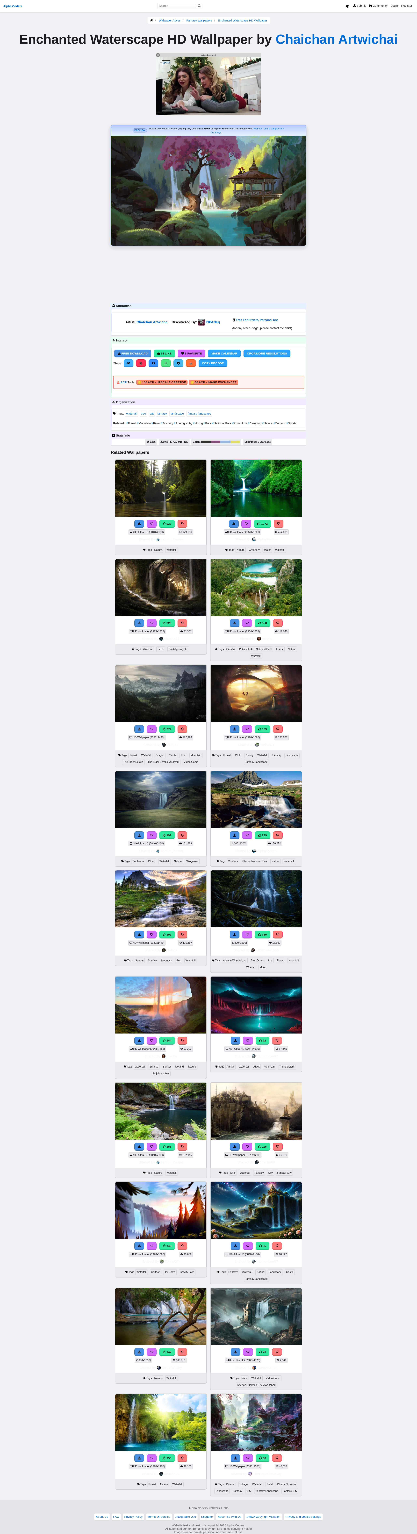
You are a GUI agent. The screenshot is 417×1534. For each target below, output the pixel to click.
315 (264, 934)
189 (264, 729)
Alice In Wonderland (234, 960)
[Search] (199, 6)
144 (168, 1040)
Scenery (167, 423)
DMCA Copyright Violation (263, 1516)
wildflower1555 (267, 950)
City (270, 1172)
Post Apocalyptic (178, 649)
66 (264, 1458)
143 (168, 1246)
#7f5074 (215, 442)
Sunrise (152, 960)
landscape (177, 413)
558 (264, 623)
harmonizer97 (267, 1056)
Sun (178, 960)
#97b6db (225, 442)
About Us (102, 1516)
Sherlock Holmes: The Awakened (256, 1385)
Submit (361, 5)
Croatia (230, 649)
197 (168, 835)
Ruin (183, 755)
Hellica (172, 950)
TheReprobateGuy (267, 1474)
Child (238, 755)
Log (270, 960)
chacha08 (172, 638)
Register (406, 5)
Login (394, 5)
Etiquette (207, 1516)
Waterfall (171, 549)
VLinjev (172, 745)
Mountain (144, 423)
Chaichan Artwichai (337, 39)
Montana (233, 861)
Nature (267, 423)
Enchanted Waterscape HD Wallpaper (242, 20)
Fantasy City (284, 1172)
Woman (250, 967)
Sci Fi (161, 649)
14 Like (166, 353)
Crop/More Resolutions (267, 353)
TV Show (170, 1272)
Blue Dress (257, 960)
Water (267, 549)
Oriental (230, 1484)
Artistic (230, 1066)
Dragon (160, 755)
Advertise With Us (229, 1516)
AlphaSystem (267, 539)
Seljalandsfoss (160, 1073)
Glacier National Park (254, 861)
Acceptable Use (185, 1516)
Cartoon (155, 1272)
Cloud (151, 861)
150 (168, 1458)
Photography (183, 423)
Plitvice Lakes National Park (255, 649)
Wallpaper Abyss (169, 20)
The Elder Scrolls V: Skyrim (163, 762)
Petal (270, 1484)
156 (168, 1146)
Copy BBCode (213, 363)
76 (264, 1352)
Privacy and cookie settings (303, 1516)
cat (152, 413)
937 (168, 523)
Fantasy (276, 755)
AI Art (256, 1066)
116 (264, 1146)
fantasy (162, 413)
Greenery (254, 549)
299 (264, 835)
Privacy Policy (133, 1516)
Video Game (191, 762)
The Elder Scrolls (133, 762)
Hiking (198, 423)
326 (168, 623)
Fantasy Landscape (256, 762)
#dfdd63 (235, 442)
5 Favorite (193, 353)
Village (244, 1484)
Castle (172, 755)
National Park (222, 423)
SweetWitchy (172, 1367)
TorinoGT (267, 745)
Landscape (292, 755)
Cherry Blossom (286, 1484)
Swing (249, 755)
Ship (233, 1172)
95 (264, 1246)
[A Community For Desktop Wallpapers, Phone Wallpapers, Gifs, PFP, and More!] (151, 20)
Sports (291, 423)
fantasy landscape (199, 413)
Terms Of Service (159, 1516)
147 (168, 1352)
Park (208, 423)
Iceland (179, 1066)
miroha (267, 638)
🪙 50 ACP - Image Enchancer (213, 382)
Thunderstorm (287, 1066)
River (156, 423)
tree (143, 413)
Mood (263, 967)
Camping (255, 423)
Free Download (134, 353)
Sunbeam (138, 861)
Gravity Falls (187, 1272)
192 (168, 934)
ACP (124, 382)
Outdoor (279, 423)
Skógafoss (192, 861)
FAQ (116, 1516)
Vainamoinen (267, 1367)
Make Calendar (224, 353)
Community (380, 5)
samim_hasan (172, 539)
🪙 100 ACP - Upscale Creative (162, 382)
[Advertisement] (208, 273)
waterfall (131, 413)
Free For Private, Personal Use (257, 320)
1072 (264, 523)
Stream (139, 960)
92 (264, 1040)
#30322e (206, 442)
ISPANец (213, 322)
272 (168, 729)
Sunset (167, 1066)
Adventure (240, 423)
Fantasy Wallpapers (199, 20)
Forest (131, 423)
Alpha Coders (12, 6)
